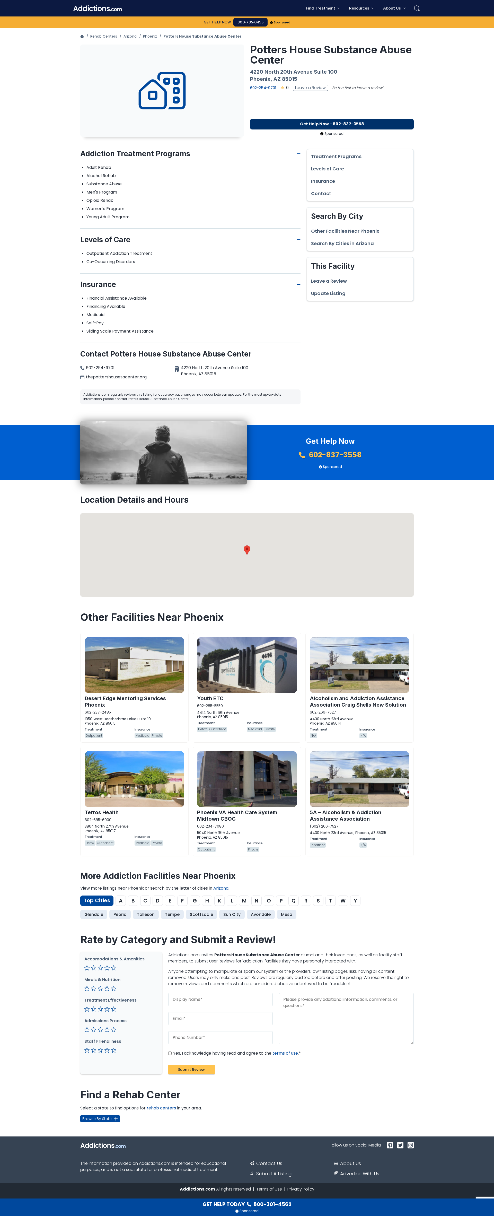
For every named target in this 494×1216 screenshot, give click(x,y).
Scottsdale (201, 914)
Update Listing (328, 293)
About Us (350, 1163)
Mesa (286, 914)
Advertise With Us (359, 1174)
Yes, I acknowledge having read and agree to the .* (236, 1053)
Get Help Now (217, 22)
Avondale (261, 914)
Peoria (120, 914)
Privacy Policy (300, 1189)
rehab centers (161, 1108)
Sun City (232, 914)
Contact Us (269, 1163)
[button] (247, 550)
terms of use (285, 1053)
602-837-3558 (334, 455)
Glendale (93, 914)
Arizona (130, 36)
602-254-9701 (263, 87)
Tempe (172, 914)
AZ (277, 79)
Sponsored (282, 22)
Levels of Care (327, 169)
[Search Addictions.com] (417, 8)
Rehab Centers (103, 36)
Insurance (323, 181)
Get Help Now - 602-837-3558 (332, 124)
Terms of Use (269, 1189)
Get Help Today (247, 1204)
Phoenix (150, 36)
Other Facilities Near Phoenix (345, 231)
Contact (321, 193)
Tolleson (146, 914)
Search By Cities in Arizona (342, 243)
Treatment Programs (336, 156)
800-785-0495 (250, 22)
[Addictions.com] (82, 36)
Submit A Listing (274, 1174)
